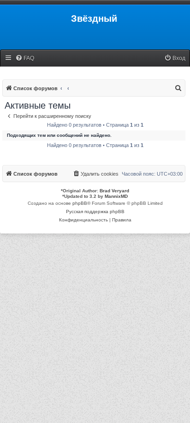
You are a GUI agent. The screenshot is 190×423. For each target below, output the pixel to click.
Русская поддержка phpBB (95, 211)
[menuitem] (24, 58)
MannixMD (116, 196)
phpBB (79, 203)
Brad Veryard (114, 190)
